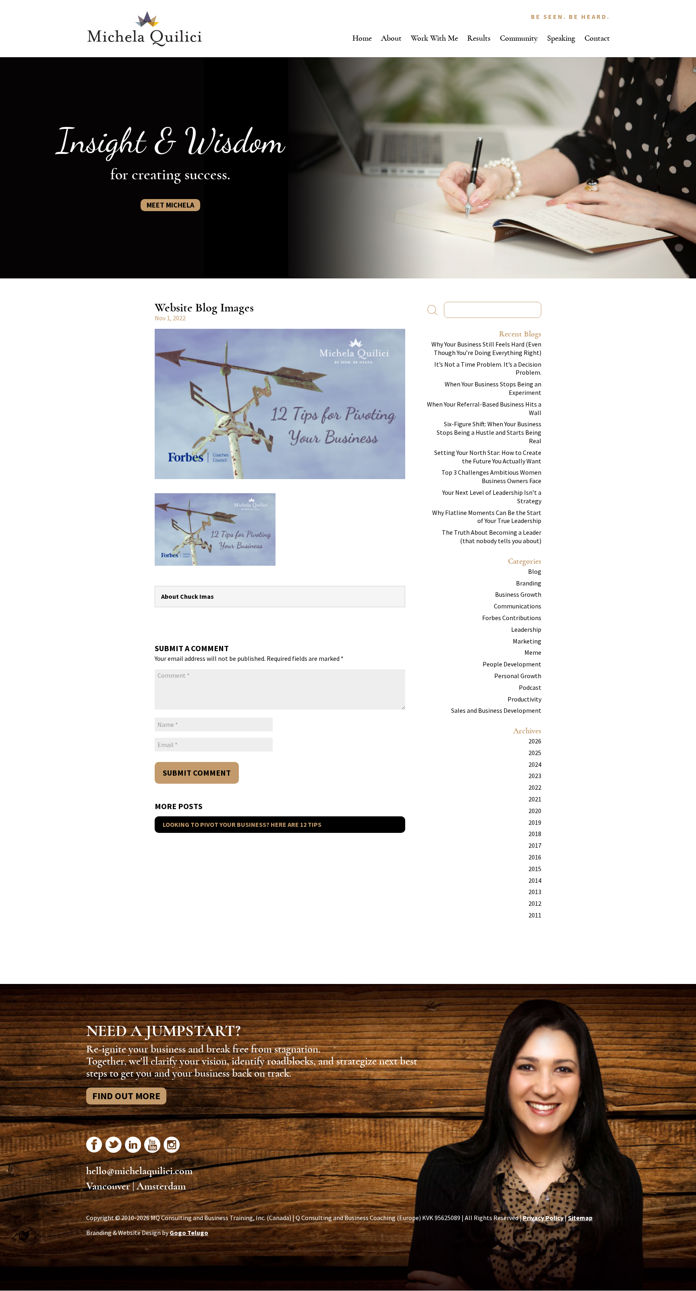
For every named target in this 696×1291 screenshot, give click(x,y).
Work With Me (434, 38)
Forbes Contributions (511, 618)
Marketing (527, 641)
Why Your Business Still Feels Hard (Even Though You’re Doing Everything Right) (486, 348)
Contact (597, 38)
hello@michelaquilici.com (139, 1170)
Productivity (524, 699)
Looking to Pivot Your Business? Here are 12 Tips (242, 824)
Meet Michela (170, 205)
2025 (534, 753)
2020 (534, 811)
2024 (534, 764)
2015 (534, 869)
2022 (534, 787)
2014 (534, 880)
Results (479, 38)
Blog (534, 571)
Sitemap (580, 1218)
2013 (534, 892)
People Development (512, 664)
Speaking (561, 38)
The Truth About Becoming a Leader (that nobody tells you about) (491, 536)
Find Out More (126, 1096)
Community (519, 38)
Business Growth (518, 594)
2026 (534, 741)
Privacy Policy (543, 1218)
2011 (534, 915)
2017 (534, 845)
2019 (534, 822)
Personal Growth (517, 676)
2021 (534, 799)
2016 (534, 857)
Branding (528, 583)
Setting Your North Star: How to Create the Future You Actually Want (487, 456)
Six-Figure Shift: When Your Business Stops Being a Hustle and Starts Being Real (489, 432)
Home (362, 38)
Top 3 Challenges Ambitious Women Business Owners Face (491, 476)
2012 (534, 903)
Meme (532, 652)
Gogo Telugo (189, 1233)
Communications (517, 606)
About (391, 38)
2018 (534, 834)
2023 (534, 776)
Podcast (530, 687)
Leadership (526, 629)
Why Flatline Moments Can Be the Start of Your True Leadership (486, 517)
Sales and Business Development (496, 710)
